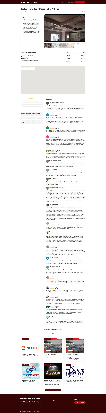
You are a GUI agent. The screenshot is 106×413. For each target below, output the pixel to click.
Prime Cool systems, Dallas (28, 380)
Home (63, 2)
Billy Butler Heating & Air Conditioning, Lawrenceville (73, 355)
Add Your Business (80, 2)
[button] (84, 28)
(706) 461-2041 (25, 58)
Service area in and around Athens (29, 56)
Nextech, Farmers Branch (28, 354)
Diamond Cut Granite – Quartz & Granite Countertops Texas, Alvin (52, 380)
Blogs (72, 2)
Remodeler (69, 364)
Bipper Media (30, 404)
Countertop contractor (49, 364)
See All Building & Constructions (53, 389)
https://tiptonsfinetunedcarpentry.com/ (30, 60)
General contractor (31, 11)
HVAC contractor (26, 338)
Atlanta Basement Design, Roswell (74, 380)
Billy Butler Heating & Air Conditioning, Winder (50, 355)
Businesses (68, 2)
